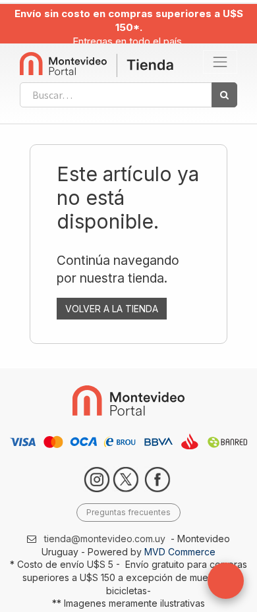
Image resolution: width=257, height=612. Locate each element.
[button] (226, 581)
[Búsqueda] (224, 94)
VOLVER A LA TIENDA (111, 308)
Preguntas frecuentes (128, 512)
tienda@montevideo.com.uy (104, 538)
